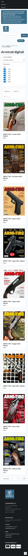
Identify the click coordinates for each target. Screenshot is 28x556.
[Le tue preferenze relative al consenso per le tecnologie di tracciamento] (25, 553)
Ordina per (7, 91)
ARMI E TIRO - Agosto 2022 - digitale (12, 219)
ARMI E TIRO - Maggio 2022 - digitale (12, 344)
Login (2, 1)
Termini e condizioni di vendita (12, 534)
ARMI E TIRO (14, 45)
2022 (9, 73)
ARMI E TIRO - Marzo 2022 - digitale (11, 427)
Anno (4, 67)
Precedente (6, 478)
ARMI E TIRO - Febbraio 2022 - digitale (12, 469)
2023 (9, 75)
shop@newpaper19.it (10, 528)
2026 (9, 81)
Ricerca (24, 35)
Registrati (3, 4)
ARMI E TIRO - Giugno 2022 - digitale (11, 302)
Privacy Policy (8, 537)
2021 (9, 71)
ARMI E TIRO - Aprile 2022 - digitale (14, 386)
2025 (9, 79)
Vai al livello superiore (8, 60)
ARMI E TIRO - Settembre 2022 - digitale (13, 177)
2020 (9, 69)
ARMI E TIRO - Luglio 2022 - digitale (14, 261)
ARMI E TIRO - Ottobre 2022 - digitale (12, 135)
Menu (4, 7)
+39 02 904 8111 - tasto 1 (11, 526)
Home (3, 45)
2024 (9, 77)
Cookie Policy (8, 535)
